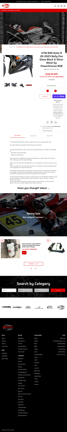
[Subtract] (47, 91)
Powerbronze (21, 341)
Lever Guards (21, 386)
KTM (35, 365)
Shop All (33, 264)
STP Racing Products (6, 430)
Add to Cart (45, 96)
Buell (35, 343)
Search (3, 338)
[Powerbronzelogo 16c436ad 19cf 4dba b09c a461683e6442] (17, 307)
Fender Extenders (22, 369)
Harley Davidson (38, 354)
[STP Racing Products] (6, 6)
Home (10, 47)
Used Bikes (4, 356)
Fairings (20, 367)
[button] (58, 6)
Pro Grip (20, 343)
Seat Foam (20, 402)
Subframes (21, 405)
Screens (20, 396)
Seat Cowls (20, 399)
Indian (35, 360)
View (24, 252)
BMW (35, 346)
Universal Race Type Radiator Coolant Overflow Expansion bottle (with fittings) (31, 245)
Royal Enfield (37, 376)
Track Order (5, 346)
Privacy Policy (61, 349)
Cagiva (36, 349)
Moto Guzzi (37, 371)
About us (4, 341)
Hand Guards (21, 377)
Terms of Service (61, 354)
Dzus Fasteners (22, 364)
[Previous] (31, 269)
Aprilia (36, 338)
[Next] (36, 269)
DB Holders (21, 338)
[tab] (17, 136)
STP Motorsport (61, 346)
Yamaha (36, 384)
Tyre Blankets (21, 410)
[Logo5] (60, 307)
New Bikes (4, 353)
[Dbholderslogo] (6, 307)
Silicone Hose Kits (22, 415)
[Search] (55, 6)
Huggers (20, 383)
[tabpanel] (33, 161)
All (14, 47)
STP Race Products (22, 349)
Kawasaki (36, 362)
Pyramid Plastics (22, 346)
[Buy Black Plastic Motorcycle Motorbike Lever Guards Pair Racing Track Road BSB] (56, 248)
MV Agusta (37, 373)
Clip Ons (20, 361)
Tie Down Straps (22, 407)
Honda (36, 357)
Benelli (36, 341)
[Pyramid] (39, 307)
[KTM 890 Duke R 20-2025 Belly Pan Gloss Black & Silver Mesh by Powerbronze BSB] (7, 85)
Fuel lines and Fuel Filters (24, 375)
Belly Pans (20, 358)
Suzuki (36, 379)
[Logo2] (49, 307)
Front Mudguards (22, 372)
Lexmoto (36, 368)
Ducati (35, 352)
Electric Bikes (5, 358)
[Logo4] (28, 307)
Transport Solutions (23, 413)
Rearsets (20, 391)
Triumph (36, 381)
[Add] (55, 91)
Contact (3, 343)
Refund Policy (61, 352)
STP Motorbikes (61, 343)
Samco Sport (21, 352)
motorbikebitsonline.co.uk (59, 341)
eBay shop (62, 338)
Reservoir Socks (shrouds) (24, 394)
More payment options (58, 101)
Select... (5, 290)
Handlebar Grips (22, 380)
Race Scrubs (21, 388)
